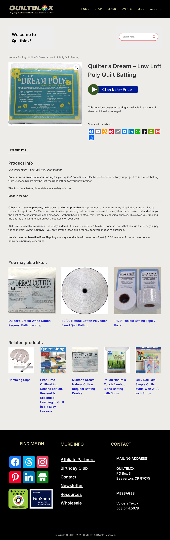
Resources (71, 494)
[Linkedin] (29, 477)
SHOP (98, 8)
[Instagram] (42, 462)
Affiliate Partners (78, 459)
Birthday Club (74, 468)
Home (11, 57)
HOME (85, 8)
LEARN (112, 8)
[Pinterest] (15, 477)
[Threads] (29, 462)
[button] (76, 67)
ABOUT (154, 8)
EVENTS (127, 8)
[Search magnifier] (154, 37)
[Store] (42, 477)
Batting (22, 57)
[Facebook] (15, 462)
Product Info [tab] (18, 149)
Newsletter (72, 485)
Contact (68, 476)
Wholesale (71, 503)
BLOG (140, 8)
